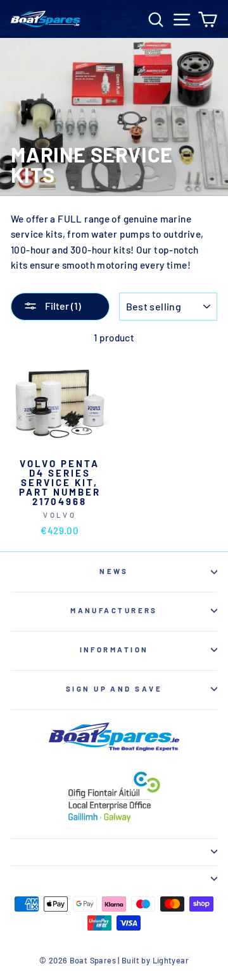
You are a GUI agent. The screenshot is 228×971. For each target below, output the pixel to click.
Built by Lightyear (155, 960)
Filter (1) (62, 306)
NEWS (114, 571)
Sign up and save (114, 689)
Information (114, 649)
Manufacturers (114, 610)
